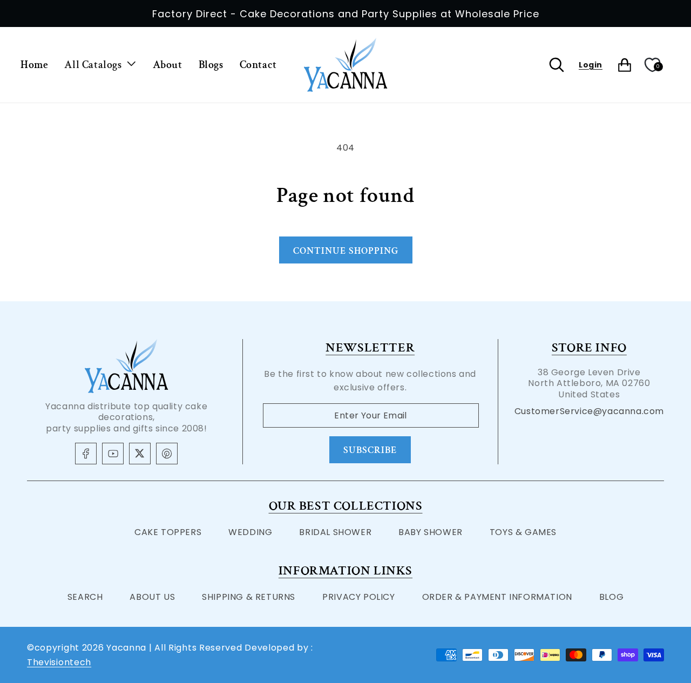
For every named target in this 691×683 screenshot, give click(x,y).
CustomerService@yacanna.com (589, 411)
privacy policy (358, 597)
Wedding (250, 532)
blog (611, 597)
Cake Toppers (167, 532)
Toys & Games (523, 532)
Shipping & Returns (248, 597)
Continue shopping (345, 251)
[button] (100, 65)
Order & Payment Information (497, 597)
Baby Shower (430, 532)
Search (85, 597)
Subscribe (370, 450)
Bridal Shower (335, 532)
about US (152, 597)
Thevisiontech (59, 662)
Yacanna (126, 647)
